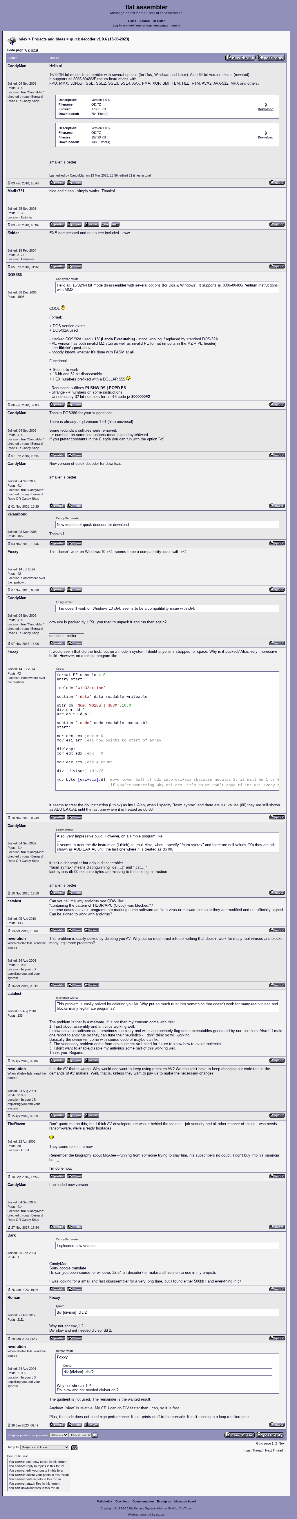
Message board (185, 1501)
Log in (175, 25)
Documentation (143, 1501)
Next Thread (274, 1450)
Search (145, 20)
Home (132, 20)
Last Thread (253, 1450)
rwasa (160, 1514)
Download (122, 1501)
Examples (164, 1501)
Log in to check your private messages (140, 25)
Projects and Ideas (48, 39)
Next (34, 50)
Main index (104, 1501)
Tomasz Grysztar (144, 1508)
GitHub (172, 1508)
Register (159, 20)
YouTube (185, 1508)
